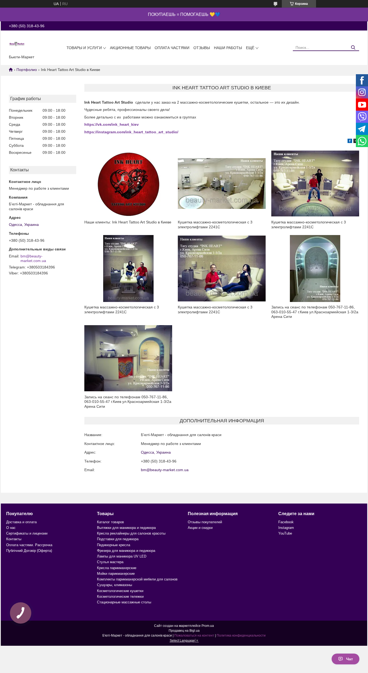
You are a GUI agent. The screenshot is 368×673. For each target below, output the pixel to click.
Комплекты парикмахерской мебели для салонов (137, 579)
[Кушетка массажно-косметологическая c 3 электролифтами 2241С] (222, 183)
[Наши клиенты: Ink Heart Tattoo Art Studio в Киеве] (128, 183)
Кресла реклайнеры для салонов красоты (131, 533)
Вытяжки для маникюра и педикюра (126, 528)
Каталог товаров (110, 522)
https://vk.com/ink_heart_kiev (111, 124)
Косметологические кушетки (120, 591)
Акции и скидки (200, 528)
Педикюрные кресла (113, 545)
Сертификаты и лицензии (26, 533)
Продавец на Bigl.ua (184, 631)
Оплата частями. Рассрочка (29, 545)
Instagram (286, 528)
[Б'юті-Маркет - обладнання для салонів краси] (17, 44)
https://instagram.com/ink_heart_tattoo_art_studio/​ (131, 132)
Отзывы (201, 48)
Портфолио (26, 70)
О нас (11, 528)
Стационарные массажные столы (124, 602)
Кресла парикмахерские (116, 568)
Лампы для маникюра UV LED (121, 556)
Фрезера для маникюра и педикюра (126, 551)
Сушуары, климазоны (114, 585)
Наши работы (228, 48)
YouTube (285, 533)
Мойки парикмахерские (116, 574)
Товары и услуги (84, 48)
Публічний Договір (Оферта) (29, 551)
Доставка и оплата (21, 522)
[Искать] (353, 47)
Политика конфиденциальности (241, 635)
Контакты (13, 539)
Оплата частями (172, 48)
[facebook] (350, 142)
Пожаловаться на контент (194, 635)
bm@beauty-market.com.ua (33, 258)
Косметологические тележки (120, 596)
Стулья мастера (110, 562)
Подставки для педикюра (117, 539)
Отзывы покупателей (205, 522)
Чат (349, 659)
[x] (355, 142)
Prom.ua (208, 626)
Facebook (286, 522)
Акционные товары (130, 48)
